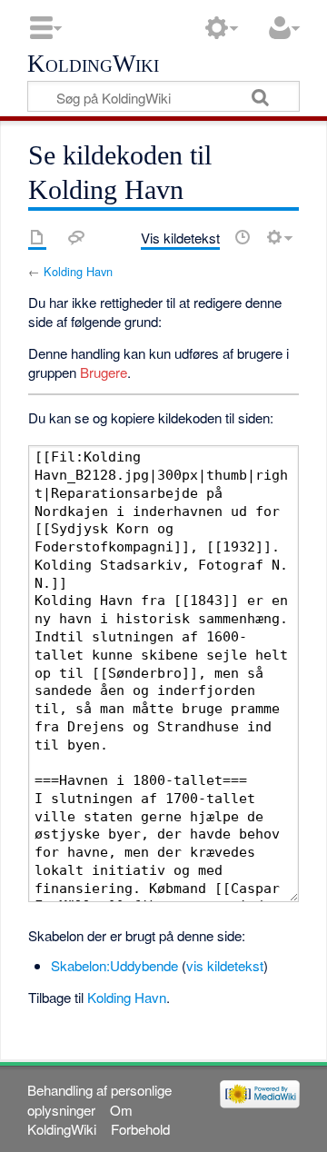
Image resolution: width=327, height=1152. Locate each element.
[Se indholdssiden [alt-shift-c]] (37, 237)
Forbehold (140, 1128)
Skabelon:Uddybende (114, 965)
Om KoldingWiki (79, 1119)
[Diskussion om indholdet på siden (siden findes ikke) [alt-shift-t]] (76, 237)
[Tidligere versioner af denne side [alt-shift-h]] (242, 237)
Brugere (103, 372)
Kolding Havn (78, 271)
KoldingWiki (93, 64)
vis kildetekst (224, 965)
